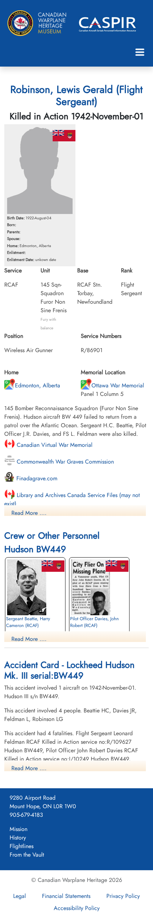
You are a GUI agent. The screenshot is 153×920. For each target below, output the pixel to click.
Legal (19, 896)
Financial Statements (66, 896)
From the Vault (27, 855)
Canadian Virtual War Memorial (54, 445)
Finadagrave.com (36, 478)
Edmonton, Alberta (37, 385)
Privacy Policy (123, 896)
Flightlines (21, 846)
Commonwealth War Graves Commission (64, 462)
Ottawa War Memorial (117, 385)
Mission (18, 829)
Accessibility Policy (77, 908)
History (18, 837)
